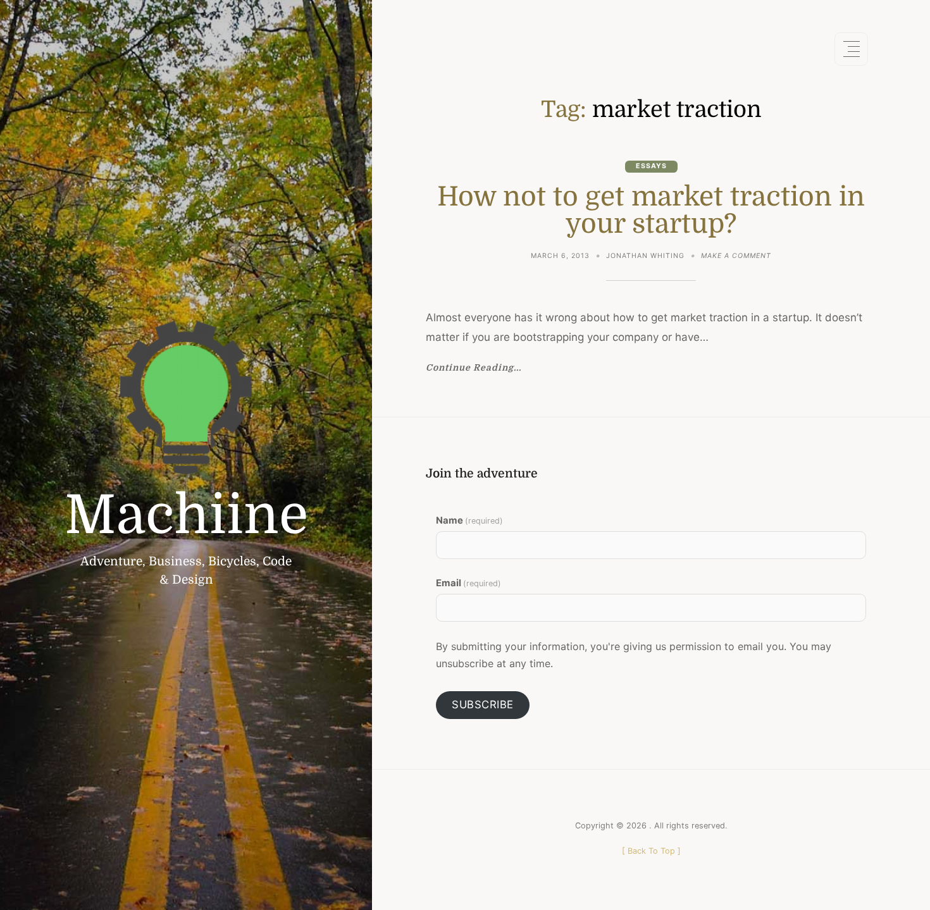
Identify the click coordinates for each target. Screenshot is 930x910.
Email (468, 583)
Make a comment (736, 257)
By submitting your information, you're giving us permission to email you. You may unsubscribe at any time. (633, 655)
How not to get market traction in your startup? (651, 210)
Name (469, 520)
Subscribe (483, 704)
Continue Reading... (473, 368)
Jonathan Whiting (645, 256)
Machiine (186, 515)
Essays (651, 166)
